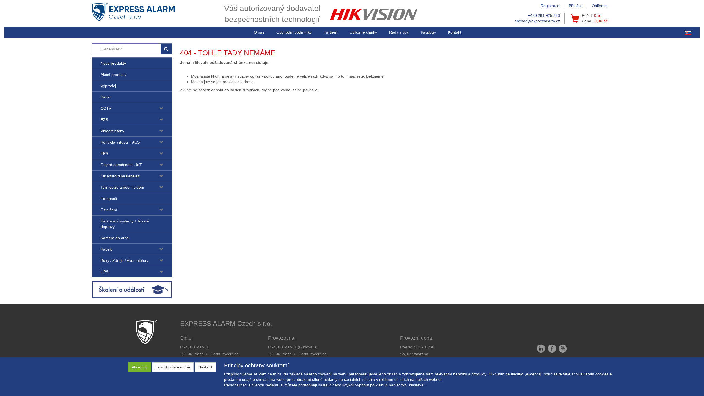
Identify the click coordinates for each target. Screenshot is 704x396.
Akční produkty (114, 74)
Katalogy (428, 32)
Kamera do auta (115, 238)
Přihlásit (575, 6)
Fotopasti (109, 198)
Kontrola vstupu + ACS (120, 142)
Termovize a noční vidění (122, 187)
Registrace (550, 6)
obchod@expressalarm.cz (537, 21)
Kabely (106, 249)
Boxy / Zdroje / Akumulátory (124, 260)
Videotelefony (112, 131)
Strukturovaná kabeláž (120, 176)
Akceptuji (139, 367)
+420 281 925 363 (544, 15)
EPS (104, 153)
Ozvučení (109, 210)
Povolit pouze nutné (173, 367)
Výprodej (108, 86)
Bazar (106, 97)
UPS (104, 272)
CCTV (106, 108)
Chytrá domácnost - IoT (121, 165)
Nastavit (205, 367)
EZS (104, 119)
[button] (399, 32)
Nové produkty (113, 63)
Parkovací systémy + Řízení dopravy (125, 224)
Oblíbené (600, 6)
